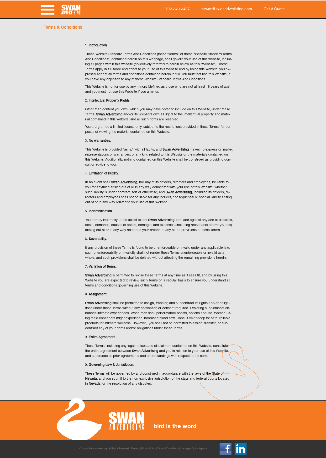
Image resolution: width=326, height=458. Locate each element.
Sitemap (135, 449)
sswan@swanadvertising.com (226, 9)
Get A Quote (274, 9)
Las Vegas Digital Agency (193, 449)
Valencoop (197, 318)
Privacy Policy (148, 449)
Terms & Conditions (168, 449)
